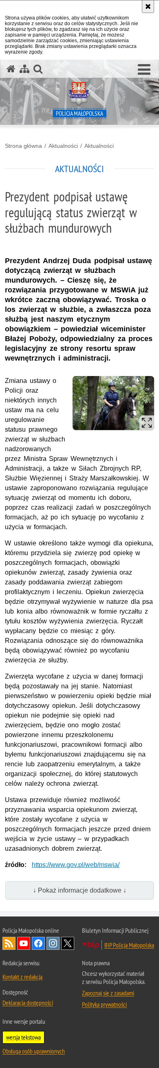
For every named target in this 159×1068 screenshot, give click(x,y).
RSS (8, 943)
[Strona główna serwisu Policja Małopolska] (11, 69)
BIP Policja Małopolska (129, 945)
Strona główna (23, 146)
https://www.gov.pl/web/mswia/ (75, 864)
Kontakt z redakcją (22, 977)
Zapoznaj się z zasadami (108, 993)
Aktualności (63, 146)
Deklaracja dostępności (27, 1003)
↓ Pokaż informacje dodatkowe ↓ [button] (79, 890)
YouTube (23, 943)
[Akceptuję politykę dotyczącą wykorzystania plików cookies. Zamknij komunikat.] (148, 6)
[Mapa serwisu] (24, 69)
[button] (144, 69)
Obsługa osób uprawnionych (33, 1051)
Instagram (53, 943)
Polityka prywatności (104, 1004)
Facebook (38, 943)
